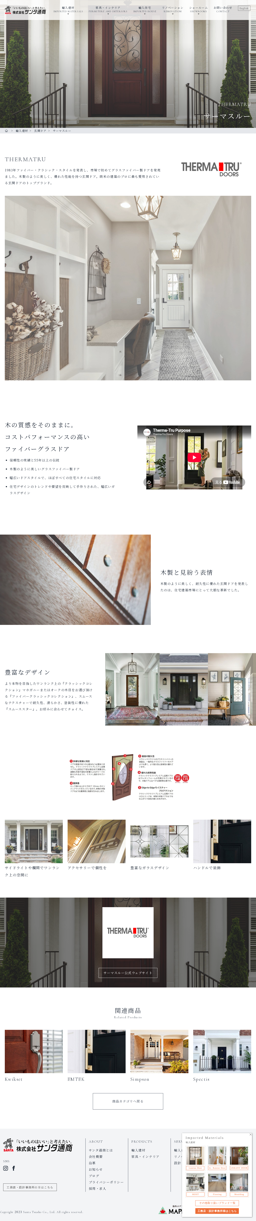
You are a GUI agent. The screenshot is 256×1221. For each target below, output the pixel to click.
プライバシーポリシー (106, 1182)
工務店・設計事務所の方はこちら (30, 1187)
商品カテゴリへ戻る (128, 1101)
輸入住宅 (181, 1150)
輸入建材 (138, 1150)
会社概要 (96, 1156)
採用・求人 (97, 1188)
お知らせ (96, 1169)
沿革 (92, 1163)
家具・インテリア (145, 1156)
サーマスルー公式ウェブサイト (128, 972)
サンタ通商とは (101, 1150)
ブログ (94, 1175)
